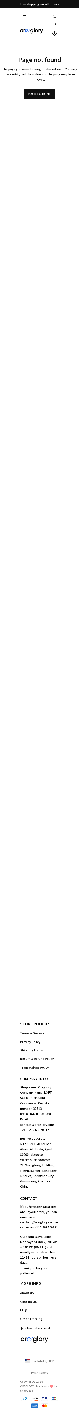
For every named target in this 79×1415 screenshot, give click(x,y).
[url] (26, 1390)
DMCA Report (39, 1372)
